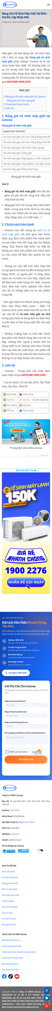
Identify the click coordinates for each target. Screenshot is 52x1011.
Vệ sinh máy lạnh (10, 877)
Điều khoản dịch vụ (11, 940)
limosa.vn (14, 834)
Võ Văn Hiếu (28, 822)
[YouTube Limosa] (17, 976)
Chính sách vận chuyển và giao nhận (19, 952)
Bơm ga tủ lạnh (9, 924)
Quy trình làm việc (10, 969)
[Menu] (48, 5)
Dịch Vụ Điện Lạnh (21, 22)
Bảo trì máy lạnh (9, 889)
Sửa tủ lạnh (7, 913)
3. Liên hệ (8, 108)
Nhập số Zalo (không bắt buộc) (16, 722)
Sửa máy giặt (8, 901)
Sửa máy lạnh (8, 871)
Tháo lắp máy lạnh (10, 895)
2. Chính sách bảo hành (16, 104)
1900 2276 (14, 810)
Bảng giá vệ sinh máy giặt (21, 100)
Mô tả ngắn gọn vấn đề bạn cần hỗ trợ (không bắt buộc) (25, 733)
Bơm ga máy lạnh (10, 883)
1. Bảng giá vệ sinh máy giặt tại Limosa (24, 96)
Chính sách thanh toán (12, 958)
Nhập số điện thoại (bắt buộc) (16, 712)
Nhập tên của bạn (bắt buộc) (15, 701)
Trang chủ (6, 22)
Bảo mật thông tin (10, 964)
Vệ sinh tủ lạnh (9, 918)
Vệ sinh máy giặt (9, 907)
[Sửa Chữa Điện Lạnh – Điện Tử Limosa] (22, 4)
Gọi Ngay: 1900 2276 (18, 673)
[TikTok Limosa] (10, 976)
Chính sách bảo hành (11, 946)
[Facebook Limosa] (4, 976)
